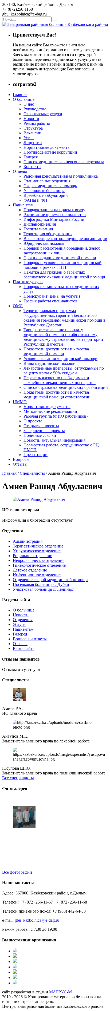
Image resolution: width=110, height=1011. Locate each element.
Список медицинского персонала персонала (63, 161)
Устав (28, 137)
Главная (20, 94)
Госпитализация (38, 229)
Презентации (35, 454)
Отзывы (20, 464)
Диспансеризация (39, 224)
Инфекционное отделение (37, 575)
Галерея (30, 157)
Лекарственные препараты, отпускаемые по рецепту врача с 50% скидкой (63, 370)
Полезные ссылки (39, 435)
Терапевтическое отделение (38, 546)
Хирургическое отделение (37, 551)
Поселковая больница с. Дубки (41, 584)
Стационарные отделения (46, 181)
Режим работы (36, 123)
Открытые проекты (41, 425)
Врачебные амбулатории (45, 195)
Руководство (34, 109)
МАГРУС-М (60, 992)
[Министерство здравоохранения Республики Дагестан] (15, 951)
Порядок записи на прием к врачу (54, 209)
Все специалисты (18, 778)
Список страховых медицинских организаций (65, 387)
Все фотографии (17, 872)
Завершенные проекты (44, 430)
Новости (31, 118)
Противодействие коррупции (50, 152)
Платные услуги (28, 281)
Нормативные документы (46, 147)
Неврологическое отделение (38, 560)
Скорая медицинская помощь (50, 185)
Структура (33, 128)
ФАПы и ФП (35, 200)
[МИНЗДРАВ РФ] (15, 983)
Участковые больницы (44, 190)
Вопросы (21, 459)
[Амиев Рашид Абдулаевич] (39, 499)
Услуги (19, 624)
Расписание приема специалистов (54, 214)
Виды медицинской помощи (49, 363)
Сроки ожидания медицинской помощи (59, 257)
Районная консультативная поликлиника (60, 176)
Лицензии (32, 142)
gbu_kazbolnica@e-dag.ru (37, 920)
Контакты (32, 166)
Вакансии (32, 133)
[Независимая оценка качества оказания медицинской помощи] (15, 972)
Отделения (23, 619)
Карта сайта (23, 648)
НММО (20, 401)
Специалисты (32, 473)
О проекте (32, 421)
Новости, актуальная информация (54, 440)
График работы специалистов (50, 301)
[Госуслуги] (15, 961)
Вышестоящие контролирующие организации (65, 238)
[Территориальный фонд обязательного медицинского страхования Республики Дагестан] (15, 956)
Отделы (20, 171)
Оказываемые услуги (42, 113)
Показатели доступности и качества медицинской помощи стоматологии (57, 394)
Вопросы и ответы (30, 639)
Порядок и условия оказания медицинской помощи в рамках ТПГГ (62, 265)
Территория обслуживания (47, 233)
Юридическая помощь (43, 243)
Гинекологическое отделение (39, 565)
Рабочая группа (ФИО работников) (55, 416)
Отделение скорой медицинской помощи (50, 579)
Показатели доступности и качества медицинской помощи (56, 351)
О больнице (23, 99)
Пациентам (23, 205)
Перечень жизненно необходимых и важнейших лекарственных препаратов (59, 380)
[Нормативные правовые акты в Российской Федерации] (15, 967)
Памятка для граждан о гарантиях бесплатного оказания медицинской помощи (64, 274)
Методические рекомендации (50, 411)
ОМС (18, 305)
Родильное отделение (32, 555)
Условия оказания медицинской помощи (60, 358)
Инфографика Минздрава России (53, 219)
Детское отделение (30, 570)
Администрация (27, 541)
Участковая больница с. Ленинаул (43, 589)
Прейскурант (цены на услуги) (51, 296)
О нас (28, 104)
